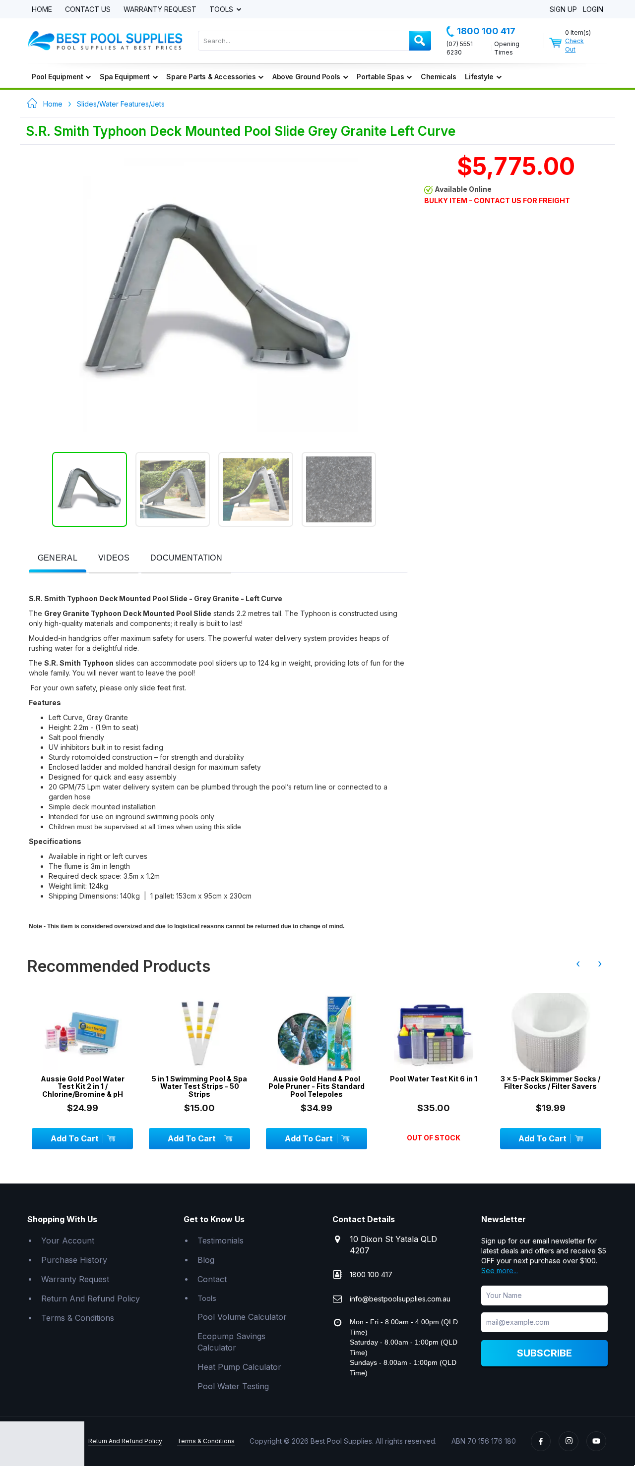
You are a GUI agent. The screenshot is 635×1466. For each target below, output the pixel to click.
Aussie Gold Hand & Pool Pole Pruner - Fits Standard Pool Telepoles (316, 1086)
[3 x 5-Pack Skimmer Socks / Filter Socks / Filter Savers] (550, 1032)
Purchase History (74, 1260)
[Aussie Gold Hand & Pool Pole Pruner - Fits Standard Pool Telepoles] (316, 1032)
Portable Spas (380, 76)
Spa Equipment (125, 76)
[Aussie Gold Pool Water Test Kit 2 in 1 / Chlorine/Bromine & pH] (82, 1032)
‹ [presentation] (578, 963)
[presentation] (57, 558)
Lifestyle (479, 76)
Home (42, 9)
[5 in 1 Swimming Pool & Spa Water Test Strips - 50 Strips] (199, 1032)
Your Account (67, 1240)
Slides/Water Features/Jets (121, 104)
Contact (212, 1279)
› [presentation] (600, 963)
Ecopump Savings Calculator (231, 1342)
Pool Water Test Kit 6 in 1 (433, 1078)
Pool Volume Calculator (242, 1317)
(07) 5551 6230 (459, 48)
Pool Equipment (57, 76)
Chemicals (438, 76)
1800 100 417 (486, 31)
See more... (499, 1270)
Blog (205, 1260)
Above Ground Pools (306, 76)
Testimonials (220, 1240)
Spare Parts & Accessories (210, 76)
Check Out (574, 45)
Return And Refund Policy (90, 1298)
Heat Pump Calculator (239, 1367)
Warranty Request (160, 9)
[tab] (57, 558)
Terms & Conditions (77, 1318)
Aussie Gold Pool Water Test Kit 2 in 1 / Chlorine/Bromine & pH (83, 1086)
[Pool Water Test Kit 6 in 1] (433, 1032)
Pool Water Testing (233, 1386)
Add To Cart (75, 1138)
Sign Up (563, 9)
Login (593, 9)
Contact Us (88, 9)
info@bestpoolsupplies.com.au (400, 1299)
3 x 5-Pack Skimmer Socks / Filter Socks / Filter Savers (550, 1082)
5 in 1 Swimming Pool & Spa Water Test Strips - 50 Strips (199, 1086)
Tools (222, 9)
